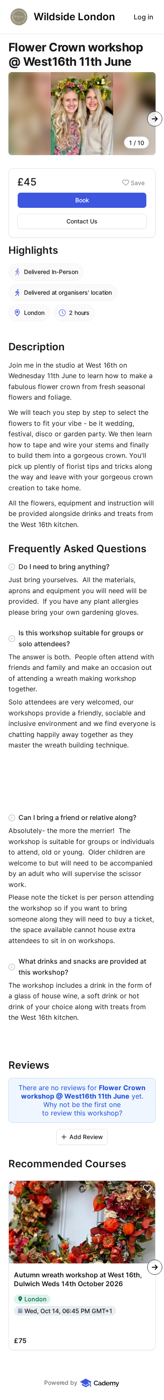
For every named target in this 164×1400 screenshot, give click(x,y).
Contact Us (82, 221)
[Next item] (154, 118)
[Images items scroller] (82, 113)
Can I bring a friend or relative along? (77, 817)
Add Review (86, 1136)
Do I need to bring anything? (64, 566)
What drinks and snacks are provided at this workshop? (82, 966)
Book (82, 200)
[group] (82, 113)
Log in (143, 17)
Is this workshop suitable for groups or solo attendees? (81, 638)
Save (138, 182)
